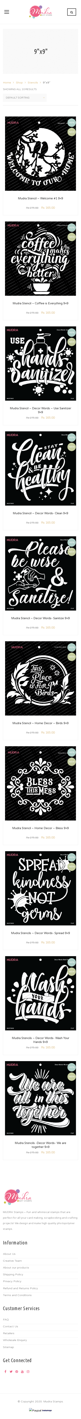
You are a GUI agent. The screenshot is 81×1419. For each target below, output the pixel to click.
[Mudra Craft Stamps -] (40, 11)
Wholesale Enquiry (15, 1340)
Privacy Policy (12, 1281)
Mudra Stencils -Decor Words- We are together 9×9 (40, 1145)
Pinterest (16, 1371)
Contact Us (10, 1326)
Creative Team (12, 1260)
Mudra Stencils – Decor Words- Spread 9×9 (40, 933)
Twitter (11, 1371)
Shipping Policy (13, 1274)
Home (7, 82)
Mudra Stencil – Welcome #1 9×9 (40, 198)
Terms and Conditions (17, 1295)
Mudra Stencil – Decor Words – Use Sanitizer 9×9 (40, 410)
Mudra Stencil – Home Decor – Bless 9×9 (40, 828)
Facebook (5, 1371)
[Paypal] (35, 1410)
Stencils (33, 82)
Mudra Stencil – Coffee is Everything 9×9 (40, 303)
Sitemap (8, 1347)
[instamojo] (47, 1410)
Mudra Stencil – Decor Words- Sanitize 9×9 (40, 618)
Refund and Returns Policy (20, 1288)
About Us (9, 1254)
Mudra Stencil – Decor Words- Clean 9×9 (40, 513)
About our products (16, 1267)
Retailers (8, 1333)
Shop (19, 82)
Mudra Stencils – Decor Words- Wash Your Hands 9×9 (40, 1040)
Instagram (28, 1371)
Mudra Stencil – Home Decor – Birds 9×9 (40, 723)
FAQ (6, 1319)
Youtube (22, 1371)
